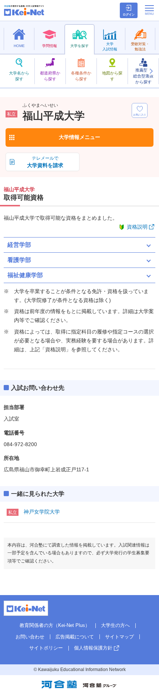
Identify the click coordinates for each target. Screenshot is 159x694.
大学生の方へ (115, 625)
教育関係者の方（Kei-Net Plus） (55, 625)
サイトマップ (119, 637)
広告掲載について (74, 637)
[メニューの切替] (149, 10)
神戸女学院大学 (42, 512)
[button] (150, 71)
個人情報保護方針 (93, 648)
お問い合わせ (30, 637)
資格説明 (137, 227)
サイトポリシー (46, 648)
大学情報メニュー (79, 137)
